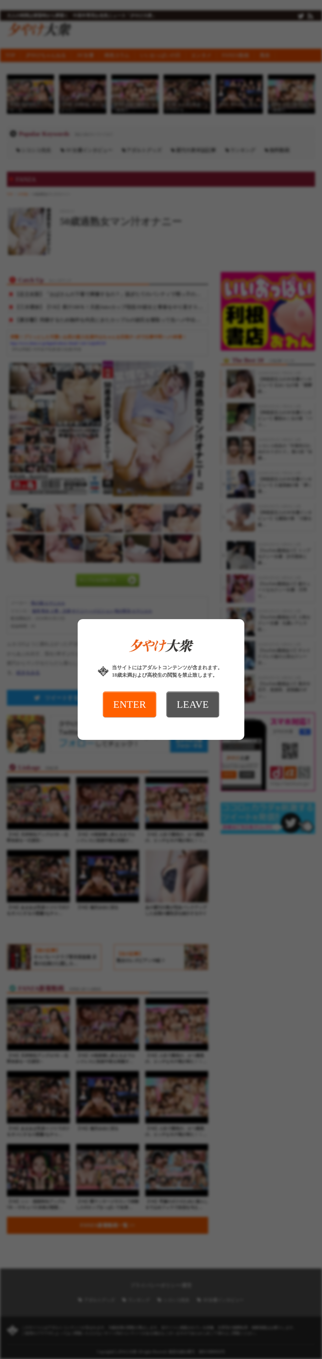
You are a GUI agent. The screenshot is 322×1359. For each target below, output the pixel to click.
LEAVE (193, 704)
